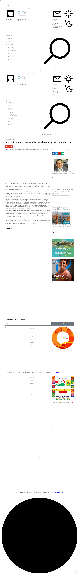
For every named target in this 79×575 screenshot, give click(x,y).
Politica (9, 40)
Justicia (11, 56)
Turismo (11, 53)
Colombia (12, 52)
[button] (6, 146)
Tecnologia (10, 44)
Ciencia (11, 57)
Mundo (11, 59)
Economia (10, 38)
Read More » (55, 176)
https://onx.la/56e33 (30, 223)
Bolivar (11, 47)
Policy (55, 29)
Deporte (9, 41)
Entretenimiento (13, 50)
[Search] (68, 150)
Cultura (9, 43)
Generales (10, 37)
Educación (12, 49)
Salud (11, 54)
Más (9, 46)
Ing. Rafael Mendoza (57, 372)
